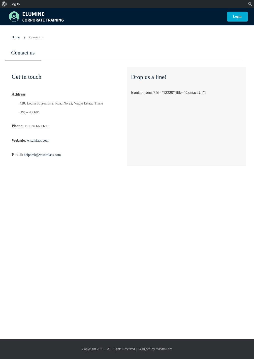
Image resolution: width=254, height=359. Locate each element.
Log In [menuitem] (15, 4)
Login (237, 16)
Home (16, 37)
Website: (19, 140)
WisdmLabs (164, 349)
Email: (17, 155)
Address (19, 94)
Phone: (18, 126)
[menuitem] (4, 4)
